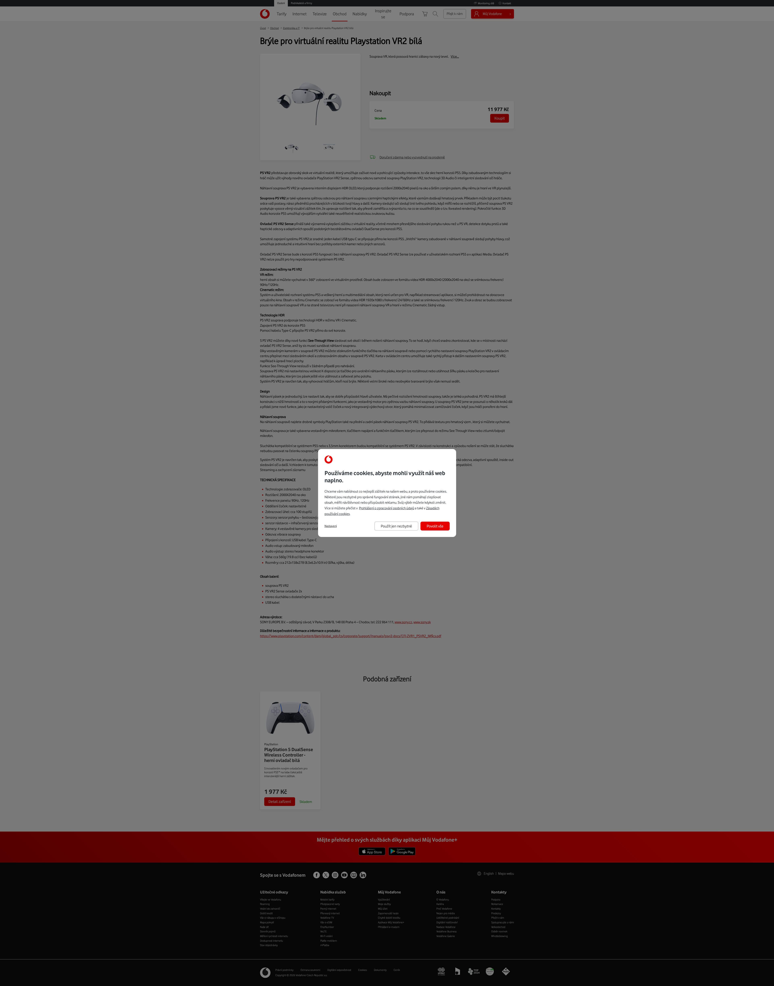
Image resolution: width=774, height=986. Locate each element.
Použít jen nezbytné (396, 526)
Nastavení (331, 526)
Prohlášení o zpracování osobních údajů (386, 508)
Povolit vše (435, 526)
